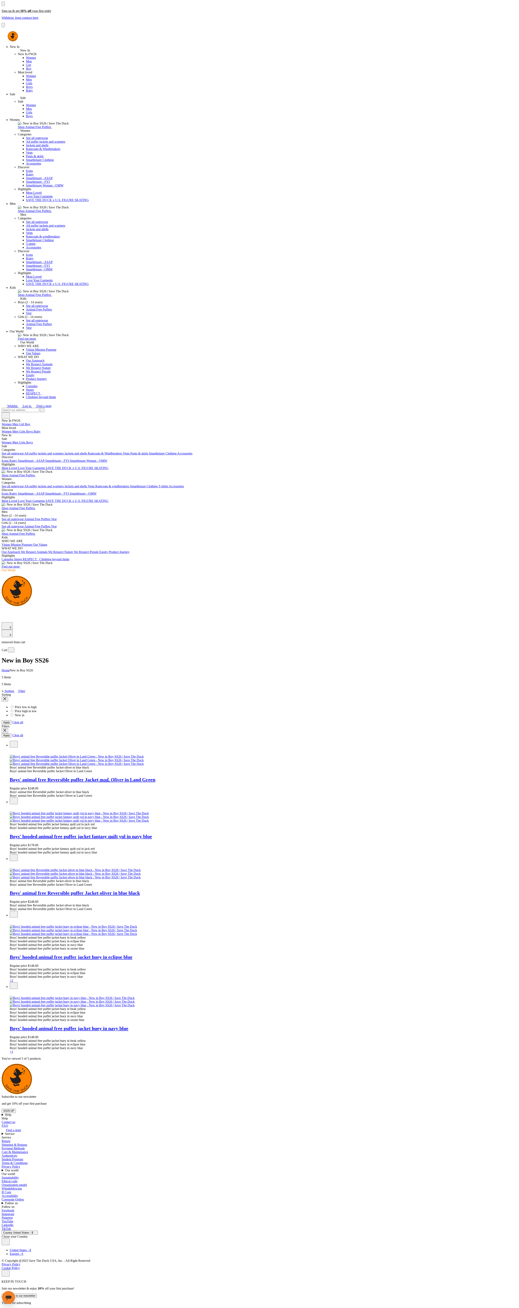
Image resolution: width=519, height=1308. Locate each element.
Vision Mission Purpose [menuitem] (17, 544)
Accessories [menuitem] (184, 453)
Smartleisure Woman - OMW (44, 185)
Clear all (17, 722)
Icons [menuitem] (5, 460)
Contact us (8, 1122)
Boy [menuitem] (27, 424)
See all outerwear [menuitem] (13, 453)
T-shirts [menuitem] (164, 486)
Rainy (30, 174)
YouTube (7, 1221)
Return (6, 1141)
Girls (29, 83)
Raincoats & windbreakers (43, 236)
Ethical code (9, 1181)
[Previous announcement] (3, 4)
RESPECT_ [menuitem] (31, 559)
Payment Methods (13, 1148)
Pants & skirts (35, 156)
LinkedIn (7, 1225)
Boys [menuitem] (30, 431)
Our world (12, 1170)
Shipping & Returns (14, 1144)
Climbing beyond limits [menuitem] (54, 559)
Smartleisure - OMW (39, 269)
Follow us (12, 1203)
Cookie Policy (11, 1268)
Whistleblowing (12, 1188)
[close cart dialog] (11, 649)
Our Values (33, 353)
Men (29, 61)
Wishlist (12, 406)
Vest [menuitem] (54, 519)
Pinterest (7, 1217)
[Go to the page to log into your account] (3, 614)
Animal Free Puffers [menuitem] (37, 519)
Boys (29, 87)
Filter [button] (21, 691)
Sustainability (10, 1177)
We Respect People (38, 371)
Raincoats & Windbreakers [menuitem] (105, 453)
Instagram (8, 1214)
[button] (263, 767)
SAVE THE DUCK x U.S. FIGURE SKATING (57, 200)
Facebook (8, 1210)
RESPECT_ (34, 393)
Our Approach (35, 360)
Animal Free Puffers (39, 309)
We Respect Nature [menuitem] (61, 552)
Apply (6, 722)
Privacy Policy (11, 1166)
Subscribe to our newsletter (19, 1295)
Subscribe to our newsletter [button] (19, 1096)
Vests (29, 152)
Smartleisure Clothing (40, 160)
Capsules (32, 386)
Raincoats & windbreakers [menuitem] (112, 486)
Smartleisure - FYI (38, 181)
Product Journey (36, 379)
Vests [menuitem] (126, 453)
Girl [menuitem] (22, 424)
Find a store (43, 406)
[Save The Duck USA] (13, 36)
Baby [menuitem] (37, 431)
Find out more (27, 338)
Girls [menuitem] (22, 431)
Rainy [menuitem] (13, 460)
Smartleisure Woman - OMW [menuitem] (88, 460)
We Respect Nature (38, 368)
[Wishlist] (4, 620)
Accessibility (10, 1196)
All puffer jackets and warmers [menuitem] (44, 453)
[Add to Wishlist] (14, 744)
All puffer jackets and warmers (45, 141)
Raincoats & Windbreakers (43, 149)
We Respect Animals (39, 364)
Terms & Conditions (15, 1163)
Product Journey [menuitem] (119, 552)
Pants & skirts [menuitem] (139, 453)
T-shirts (30, 244)
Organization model (14, 1185)
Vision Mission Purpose (41, 349)
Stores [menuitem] (18, 559)
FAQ (5, 1125)
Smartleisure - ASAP (39, 178)
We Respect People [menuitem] (86, 552)
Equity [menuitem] (104, 552)
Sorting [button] (9, 691)
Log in (27, 406)
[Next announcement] (3, 25)
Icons (29, 171)
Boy (28, 68)
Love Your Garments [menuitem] (32, 468)
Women (31, 57)
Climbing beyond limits (41, 397)
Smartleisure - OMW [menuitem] (83, 493)
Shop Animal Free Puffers (35, 127)
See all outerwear (37, 138)
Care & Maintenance (15, 1152)
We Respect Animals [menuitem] (34, 552)
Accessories (33, 163)
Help (8, 1114)
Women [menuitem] (7, 424)
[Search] (4, 610)
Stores (30, 389)
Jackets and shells (37, 145)
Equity (30, 375)
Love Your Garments (39, 196)
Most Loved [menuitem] (10, 468)
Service (10, 1133)
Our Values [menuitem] (40, 544)
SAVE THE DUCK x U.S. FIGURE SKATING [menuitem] (77, 468)
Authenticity (9, 1155)
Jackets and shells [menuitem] (76, 453)
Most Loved (34, 192)
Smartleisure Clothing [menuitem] (163, 453)
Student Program (12, 1159)
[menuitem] (259, 428)
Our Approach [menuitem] (11, 552)
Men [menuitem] (15, 424)
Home (6, 670)
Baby (29, 90)
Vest (28, 313)
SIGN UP (8, 1110)
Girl (28, 65)
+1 (11, 980)
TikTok (6, 1228)
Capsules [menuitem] (8, 559)
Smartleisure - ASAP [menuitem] (31, 460)
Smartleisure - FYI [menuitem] (57, 460)
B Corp (6, 1192)
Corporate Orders (13, 1199)
